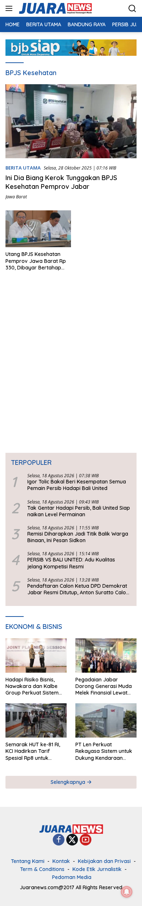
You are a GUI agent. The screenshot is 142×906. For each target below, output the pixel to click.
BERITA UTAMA (23, 167)
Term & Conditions (42, 869)
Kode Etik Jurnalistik (97, 869)
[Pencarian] (132, 9)
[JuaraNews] (54, 8)
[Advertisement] (71, 360)
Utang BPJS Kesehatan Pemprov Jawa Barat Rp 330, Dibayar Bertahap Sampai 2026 (35, 261)
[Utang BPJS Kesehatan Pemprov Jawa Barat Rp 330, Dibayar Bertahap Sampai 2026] (38, 228)
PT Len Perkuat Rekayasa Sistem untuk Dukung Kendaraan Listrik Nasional (103, 751)
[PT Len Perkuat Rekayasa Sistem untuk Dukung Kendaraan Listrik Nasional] (106, 720)
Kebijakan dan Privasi (104, 861)
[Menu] (10, 8)
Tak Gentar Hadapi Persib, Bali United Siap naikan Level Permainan (78, 511)
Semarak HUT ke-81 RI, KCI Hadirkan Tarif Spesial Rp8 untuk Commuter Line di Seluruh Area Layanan (32, 751)
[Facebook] (58, 840)
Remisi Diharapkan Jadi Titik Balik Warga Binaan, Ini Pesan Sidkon (77, 537)
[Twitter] (72, 840)
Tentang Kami (27, 861)
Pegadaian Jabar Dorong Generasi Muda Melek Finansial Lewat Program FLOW (103, 686)
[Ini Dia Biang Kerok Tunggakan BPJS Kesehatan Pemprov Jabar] (71, 121)
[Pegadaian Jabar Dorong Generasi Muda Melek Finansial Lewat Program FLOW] (106, 655)
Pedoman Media (71, 877)
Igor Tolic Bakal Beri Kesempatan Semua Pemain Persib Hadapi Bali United (76, 484)
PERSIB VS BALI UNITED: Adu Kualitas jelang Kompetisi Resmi (71, 562)
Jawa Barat (16, 197)
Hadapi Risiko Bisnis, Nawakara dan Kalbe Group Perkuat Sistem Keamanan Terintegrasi (33, 686)
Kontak (61, 861)
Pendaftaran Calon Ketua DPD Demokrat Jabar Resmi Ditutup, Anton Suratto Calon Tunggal (78, 589)
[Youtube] (85, 840)
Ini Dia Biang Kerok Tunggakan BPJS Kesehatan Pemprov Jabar (61, 182)
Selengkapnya (69, 782)
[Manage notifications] (127, 892)
